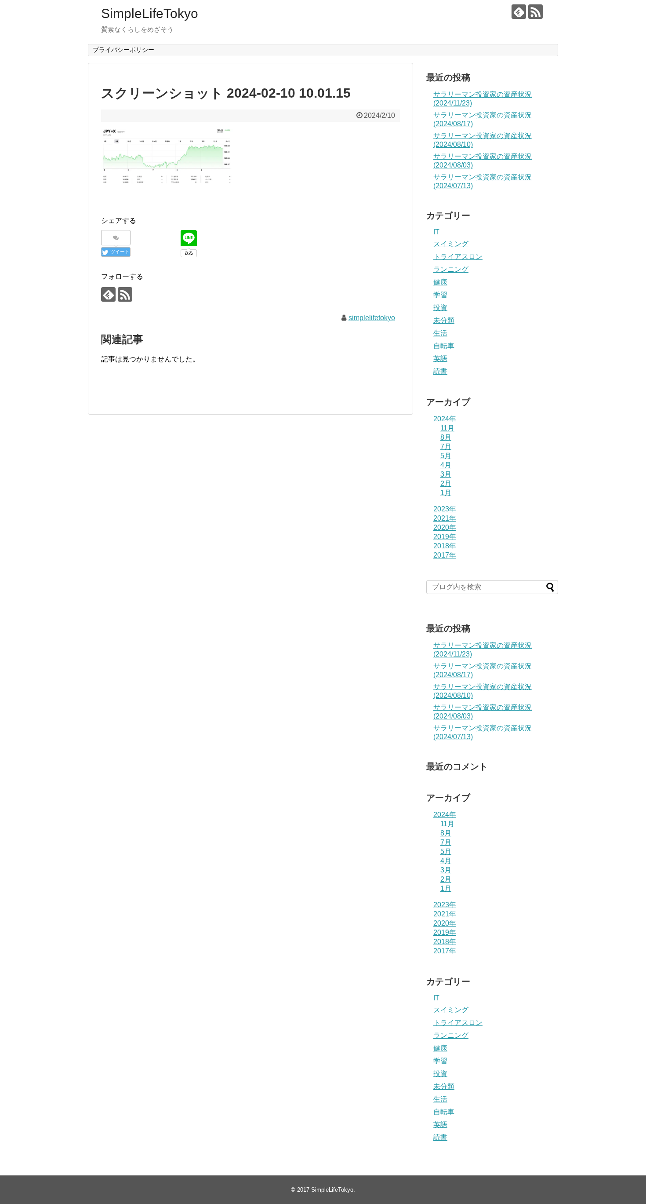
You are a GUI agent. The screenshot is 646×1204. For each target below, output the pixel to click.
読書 (440, 371)
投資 (440, 307)
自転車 (443, 346)
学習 (440, 295)
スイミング (450, 244)
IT (436, 232)
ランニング (450, 269)
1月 (445, 492)
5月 (445, 456)
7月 (445, 446)
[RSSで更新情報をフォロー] (535, 11)
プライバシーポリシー (123, 49)
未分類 (443, 320)
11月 (447, 428)
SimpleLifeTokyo (149, 13)
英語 (440, 358)
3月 (445, 474)
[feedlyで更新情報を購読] (519, 11)
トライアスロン (458, 256)
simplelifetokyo (371, 317)
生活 (440, 333)
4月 (445, 465)
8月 (445, 437)
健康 (440, 282)
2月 (445, 483)
